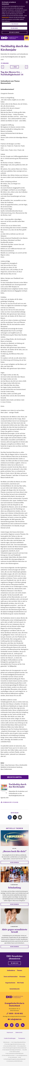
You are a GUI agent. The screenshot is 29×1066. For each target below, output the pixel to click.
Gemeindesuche (14, 989)
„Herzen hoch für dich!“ (14, 851)
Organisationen (10, 983)
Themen (19, 970)
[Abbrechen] (27, 2)
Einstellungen (15, 32)
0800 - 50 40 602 (16, 1013)
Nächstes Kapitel (14, 777)
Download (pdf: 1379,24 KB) (10, 802)
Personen (22, 976)
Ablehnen (15, 28)
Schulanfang (14, 887)
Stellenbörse (11, 970)
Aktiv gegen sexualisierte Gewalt (14, 930)
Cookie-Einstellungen (10, 1038)
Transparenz (21, 1038)
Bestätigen (15, 24)
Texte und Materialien (10, 976)
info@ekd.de (15, 1019)
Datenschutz (5, 17)
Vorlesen (5, 63)
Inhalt (15, 67)
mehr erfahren (14, 862)
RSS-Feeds (20, 983)
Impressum (10, 1032)
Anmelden (15, 963)
